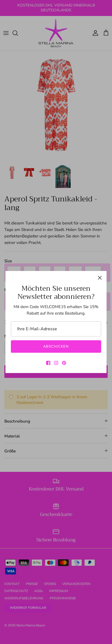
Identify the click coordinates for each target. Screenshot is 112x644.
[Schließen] (100, 278)
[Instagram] (56, 363)
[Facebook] (48, 363)
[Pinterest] (64, 363)
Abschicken (56, 346)
